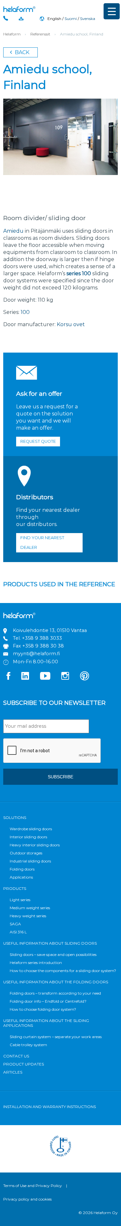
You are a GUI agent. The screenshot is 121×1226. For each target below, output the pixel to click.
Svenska (87, 18)
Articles (12, 1072)
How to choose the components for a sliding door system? (63, 970)
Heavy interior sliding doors (35, 844)
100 (25, 312)
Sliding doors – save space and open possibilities (53, 954)
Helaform (19, 9)
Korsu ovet (71, 324)
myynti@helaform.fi (36, 654)
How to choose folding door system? (43, 1009)
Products (14, 888)
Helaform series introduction (36, 962)
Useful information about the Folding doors (55, 981)
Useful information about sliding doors (50, 943)
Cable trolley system (28, 1044)
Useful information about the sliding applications (46, 1023)
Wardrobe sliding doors (31, 828)
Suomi (71, 18)
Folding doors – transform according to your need (55, 993)
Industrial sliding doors (30, 861)
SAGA (15, 923)
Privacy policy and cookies (27, 1199)
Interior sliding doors (28, 836)
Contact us (16, 1056)
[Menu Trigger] (112, 11)
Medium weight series (30, 907)
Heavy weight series (28, 915)
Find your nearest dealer (42, 542)
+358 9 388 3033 (42, 638)
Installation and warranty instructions (49, 1106)
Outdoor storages (26, 853)
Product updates (23, 1064)
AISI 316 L (18, 931)
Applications (21, 877)
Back (21, 52)
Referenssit (40, 34)
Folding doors (22, 869)
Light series (20, 899)
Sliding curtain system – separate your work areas (56, 1036)
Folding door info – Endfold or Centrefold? (48, 1001)
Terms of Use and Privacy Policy (32, 1185)
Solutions (14, 817)
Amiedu (13, 231)
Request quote (38, 441)
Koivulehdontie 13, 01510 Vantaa (50, 630)
